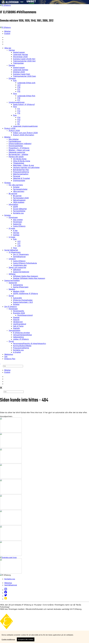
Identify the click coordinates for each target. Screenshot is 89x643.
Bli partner (13, 193)
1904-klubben (18, 202)
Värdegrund (18, 322)
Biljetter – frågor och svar (19, 150)
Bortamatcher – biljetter (18, 154)
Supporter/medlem (12, 280)
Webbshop (8, 354)
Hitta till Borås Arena (21, 161)
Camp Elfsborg (19, 226)
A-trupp (12, 228)
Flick (15, 93)
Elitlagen (12, 78)
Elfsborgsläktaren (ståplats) (20, 143)
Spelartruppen (19, 52)
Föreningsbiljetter (16, 146)
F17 (18, 100)
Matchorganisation (20, 174)
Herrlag (12, 50)
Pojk (15, 80)
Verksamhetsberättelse (22, 335)
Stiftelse (12, 274)
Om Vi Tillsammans (21, 254)
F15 (18, 113)
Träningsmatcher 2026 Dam (24, 76)
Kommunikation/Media (22, 346)
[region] (44, 637)
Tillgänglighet (18, 163)
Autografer (17, 298)
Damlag (12, 65)
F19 (18, 98)
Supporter (17, 224)
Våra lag (7, 48)
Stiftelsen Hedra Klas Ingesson (25, 276)
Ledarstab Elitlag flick (26, 96)
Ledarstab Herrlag (20, 54)
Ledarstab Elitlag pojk (26, 83)
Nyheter (16, 187)
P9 (18, 124)
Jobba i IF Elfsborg (21, 339)
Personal (16, 176)
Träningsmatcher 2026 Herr (24, 61)
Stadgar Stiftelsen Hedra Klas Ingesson (29, 278)
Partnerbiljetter (19, 211)
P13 (18, 120)
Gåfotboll (17, 269)
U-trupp (12, 237)
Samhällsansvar (19, 256)
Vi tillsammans (15, 252)
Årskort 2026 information (23, 135)
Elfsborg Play (9, 359)
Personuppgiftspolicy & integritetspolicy (29, 343)
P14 (18, 117)
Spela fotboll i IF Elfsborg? (24, 104)
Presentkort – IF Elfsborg (19, 148)
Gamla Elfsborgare (20, 287)
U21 (19, 85)
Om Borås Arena (19, 159)
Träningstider (18, 63)
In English (17, 352)
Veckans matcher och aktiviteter (26, 167)
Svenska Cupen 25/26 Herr (24, 59)
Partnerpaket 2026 (21, 198)
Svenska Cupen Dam (21, 74)
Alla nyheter (18, 219)
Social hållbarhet (20, 209)
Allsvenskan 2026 (20, 57)
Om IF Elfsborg (10, 306)
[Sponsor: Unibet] (31, 3)
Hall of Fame (18, 326)
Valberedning (18, 337)
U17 (18, 243)
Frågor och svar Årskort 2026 (25, 133)
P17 (18, 89)
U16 (19, 246)
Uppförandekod (19, 324)
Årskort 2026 (9, 128)
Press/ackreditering (21, 172)
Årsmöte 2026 (19, 313)
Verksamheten (14, 330)
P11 (18, 122)
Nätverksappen (19, 200)
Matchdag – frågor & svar (23, 165)
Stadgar (16, 317)
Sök (5, 356)
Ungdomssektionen (17, 102)
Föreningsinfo (18, 311)
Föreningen (13, 217)
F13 (18, 111)
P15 (18, 91)
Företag (7, 183)
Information (13, 204)
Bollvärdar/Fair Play (21, 170)
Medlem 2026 (18, 291)
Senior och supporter (17, 267)
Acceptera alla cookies (25, 639)
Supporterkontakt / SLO (23, 302)
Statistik (16, 328)
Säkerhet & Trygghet (21, 178)
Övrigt (11, 296)
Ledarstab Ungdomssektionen (25, 126)
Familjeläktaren (15, 141)
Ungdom (12, 259)
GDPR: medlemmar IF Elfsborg (25, 293)
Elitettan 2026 (19, 72)
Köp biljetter (14, 139)
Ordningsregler (19, 180)
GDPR (15, 206)
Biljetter (7, 31)
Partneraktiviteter (20, 189)
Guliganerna (18, 285)
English (7, 33)
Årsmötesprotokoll (25, 315)
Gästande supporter (17, 152)
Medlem (12, 289)
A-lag (15, 230)
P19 (18, 87)
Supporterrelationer (21, 272)
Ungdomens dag (20, 265)
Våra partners (18, 191)
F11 (18, 109)
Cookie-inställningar (8, 639)
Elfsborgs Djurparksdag (22, 300)
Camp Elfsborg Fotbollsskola (25, 263)
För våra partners (16, 185)
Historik (16, 319)
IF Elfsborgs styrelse (21, 332)
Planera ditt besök (16, 156)
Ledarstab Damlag (20, 70)
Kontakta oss (18, 213)
